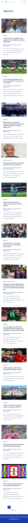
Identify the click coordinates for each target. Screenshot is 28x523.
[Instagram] (2, 2)
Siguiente (14, 510)
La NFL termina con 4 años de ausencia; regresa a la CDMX (12, 406)
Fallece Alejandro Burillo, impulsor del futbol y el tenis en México (13, 163)
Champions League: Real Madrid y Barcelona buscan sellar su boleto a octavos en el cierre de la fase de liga (13, 286)
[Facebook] (6, 2)
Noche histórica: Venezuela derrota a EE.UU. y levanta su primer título (12, 244)
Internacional (11, 281)
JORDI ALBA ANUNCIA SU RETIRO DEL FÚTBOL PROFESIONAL (13, 445)
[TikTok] (13, 2)
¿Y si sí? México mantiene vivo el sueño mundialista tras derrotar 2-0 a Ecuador (13, 80)
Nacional (10, 160)
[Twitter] (9, 2)
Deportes (5, 35)
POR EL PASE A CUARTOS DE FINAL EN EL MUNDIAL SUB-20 (12, 368)
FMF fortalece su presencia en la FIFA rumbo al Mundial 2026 (13, 484)
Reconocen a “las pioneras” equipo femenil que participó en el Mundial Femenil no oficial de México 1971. (13, 124)
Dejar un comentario (7, 44)
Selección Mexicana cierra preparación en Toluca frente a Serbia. (12, 203)
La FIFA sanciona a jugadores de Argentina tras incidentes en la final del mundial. (14, 39)
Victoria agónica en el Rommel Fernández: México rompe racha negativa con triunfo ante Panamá (13, 328)
